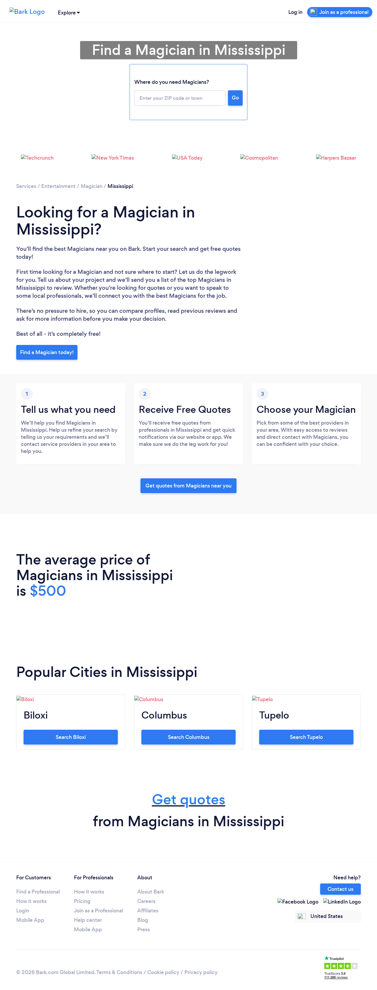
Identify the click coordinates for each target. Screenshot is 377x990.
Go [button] (235, 97)
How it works (31, 901)
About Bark (150, 891)
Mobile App (30, 920)
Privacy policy (201, 972)
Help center (88, 920)
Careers (146, 901)
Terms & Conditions (119, 972)
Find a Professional (38, 891)
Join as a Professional (98, 910)
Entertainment (58, 186)
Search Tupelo (306, 737)
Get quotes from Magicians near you (188, 485)
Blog (142, 920)
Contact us (340, 889)
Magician (91, 186)
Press (143, 929)
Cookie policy (163, 972)
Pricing (82, 901)
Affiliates (147, 910)
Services (26, 186)
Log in (295, 12)
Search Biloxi (71, 737)
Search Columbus (188, 737)
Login (22, 910)
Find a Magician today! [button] (47, 352)
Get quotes (188, 799)
